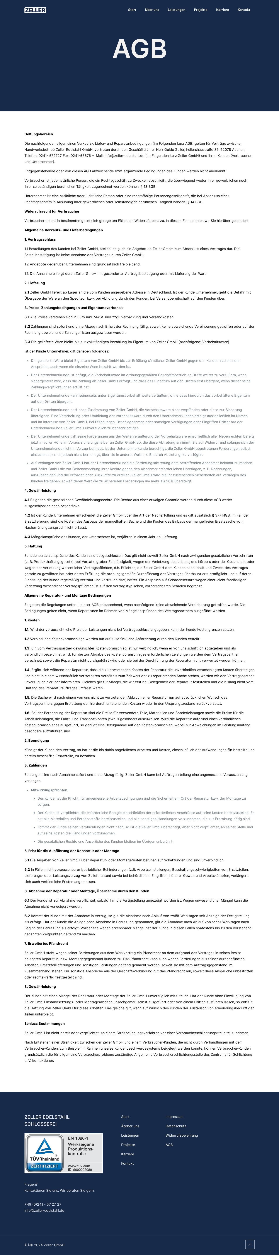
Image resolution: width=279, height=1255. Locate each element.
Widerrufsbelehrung (182, 1135)
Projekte (128, 1145)
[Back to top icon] (250, 1244)
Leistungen (130, 1135)
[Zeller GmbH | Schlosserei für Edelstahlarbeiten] (35, 10)
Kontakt (127, 1163)
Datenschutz (176, 1126)
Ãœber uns (130, 1126)
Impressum (175, 1116)
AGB (169, 1145)
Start (125, 1116)
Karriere (127, 1154)
